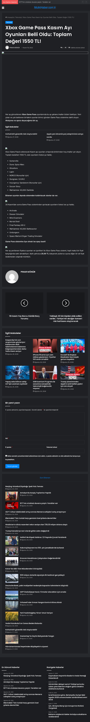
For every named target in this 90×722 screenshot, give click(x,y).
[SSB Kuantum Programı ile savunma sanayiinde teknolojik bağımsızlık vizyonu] (45, 372)
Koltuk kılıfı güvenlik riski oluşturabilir (21, 134)
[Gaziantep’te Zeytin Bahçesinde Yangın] (11, 639)
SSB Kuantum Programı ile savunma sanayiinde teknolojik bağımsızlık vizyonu (44, 385)
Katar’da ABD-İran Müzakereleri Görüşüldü (23, 569)
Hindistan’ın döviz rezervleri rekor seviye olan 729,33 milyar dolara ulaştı (36, 524)
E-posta (8, 447)
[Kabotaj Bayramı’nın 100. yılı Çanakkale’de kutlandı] (11, 551)
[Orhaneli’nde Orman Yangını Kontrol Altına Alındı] (11, 605)
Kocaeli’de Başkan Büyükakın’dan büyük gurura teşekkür (70, 357)
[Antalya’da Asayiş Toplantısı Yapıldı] (11, 496)
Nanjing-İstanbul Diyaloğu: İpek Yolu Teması (24, 486)
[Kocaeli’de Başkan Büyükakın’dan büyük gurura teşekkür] (73, 346)
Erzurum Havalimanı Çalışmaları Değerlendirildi (40, 558)
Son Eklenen (45, 478)
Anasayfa (10, 17)
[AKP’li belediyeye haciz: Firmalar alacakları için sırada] (11, 595)
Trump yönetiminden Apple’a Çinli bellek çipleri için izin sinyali (72, 383)
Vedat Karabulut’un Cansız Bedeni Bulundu (23, 623)
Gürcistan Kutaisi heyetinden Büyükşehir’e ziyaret (26, 646)
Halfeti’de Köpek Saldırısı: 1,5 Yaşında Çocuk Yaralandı (43, 537)
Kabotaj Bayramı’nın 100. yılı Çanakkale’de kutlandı (42, 548)
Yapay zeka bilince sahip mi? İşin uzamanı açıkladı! (16, 382)
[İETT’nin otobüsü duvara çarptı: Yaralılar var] (11, 505)
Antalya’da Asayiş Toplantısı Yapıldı (35, 493)
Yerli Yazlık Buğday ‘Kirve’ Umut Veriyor (36, 613)
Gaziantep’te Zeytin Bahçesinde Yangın (37, 636)
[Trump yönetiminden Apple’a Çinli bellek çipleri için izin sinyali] (73, 372)
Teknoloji (18, 17)
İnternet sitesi (52, 447)
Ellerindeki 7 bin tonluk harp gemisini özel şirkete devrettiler (30, 518)
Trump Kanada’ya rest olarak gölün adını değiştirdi (27, 531)
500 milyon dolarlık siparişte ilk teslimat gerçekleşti (42, 575)
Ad (7, 438)
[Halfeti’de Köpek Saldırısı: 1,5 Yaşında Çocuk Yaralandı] (11, 540)
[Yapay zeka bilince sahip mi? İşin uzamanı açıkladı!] (17, 372)
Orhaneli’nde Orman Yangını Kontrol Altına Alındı (41, 602)
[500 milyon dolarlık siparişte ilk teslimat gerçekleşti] (11, 578)
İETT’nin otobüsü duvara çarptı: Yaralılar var (35, 2)
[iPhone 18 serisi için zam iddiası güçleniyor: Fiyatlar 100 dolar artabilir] (45, 346)
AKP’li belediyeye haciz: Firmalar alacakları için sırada (43, 592)
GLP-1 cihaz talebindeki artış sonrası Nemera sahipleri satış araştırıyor (35, 512)
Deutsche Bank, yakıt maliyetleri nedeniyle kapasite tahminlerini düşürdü (36, 585)
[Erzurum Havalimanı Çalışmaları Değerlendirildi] (11, 561)
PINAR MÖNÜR (15, 48)
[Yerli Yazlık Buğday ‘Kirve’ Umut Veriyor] (11, 616)
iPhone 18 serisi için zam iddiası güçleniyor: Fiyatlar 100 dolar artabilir (44, 357)
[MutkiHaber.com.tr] (45, 7)
